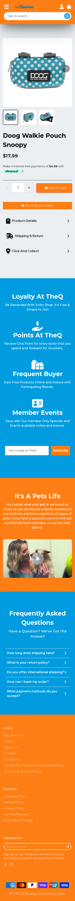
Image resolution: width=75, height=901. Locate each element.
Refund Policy (14, 802)
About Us (11, 747)
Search (9, 741)
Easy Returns (13, 735)
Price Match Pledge (18, 820)
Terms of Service (16, 814)
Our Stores (12, 759)
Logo (24, 6)
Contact (10, 753)
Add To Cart (57, 188)
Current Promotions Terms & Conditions (33, 765)
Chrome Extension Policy (22, 771)
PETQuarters (29, 893)
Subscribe (60, 450)
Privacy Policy (14, 808)
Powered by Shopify (52, 893)
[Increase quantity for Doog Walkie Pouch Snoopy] (29, 187)
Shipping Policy (15, 796)
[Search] (67, 16)
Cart (69, 6)
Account (61, 6)
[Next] (66, 68)
